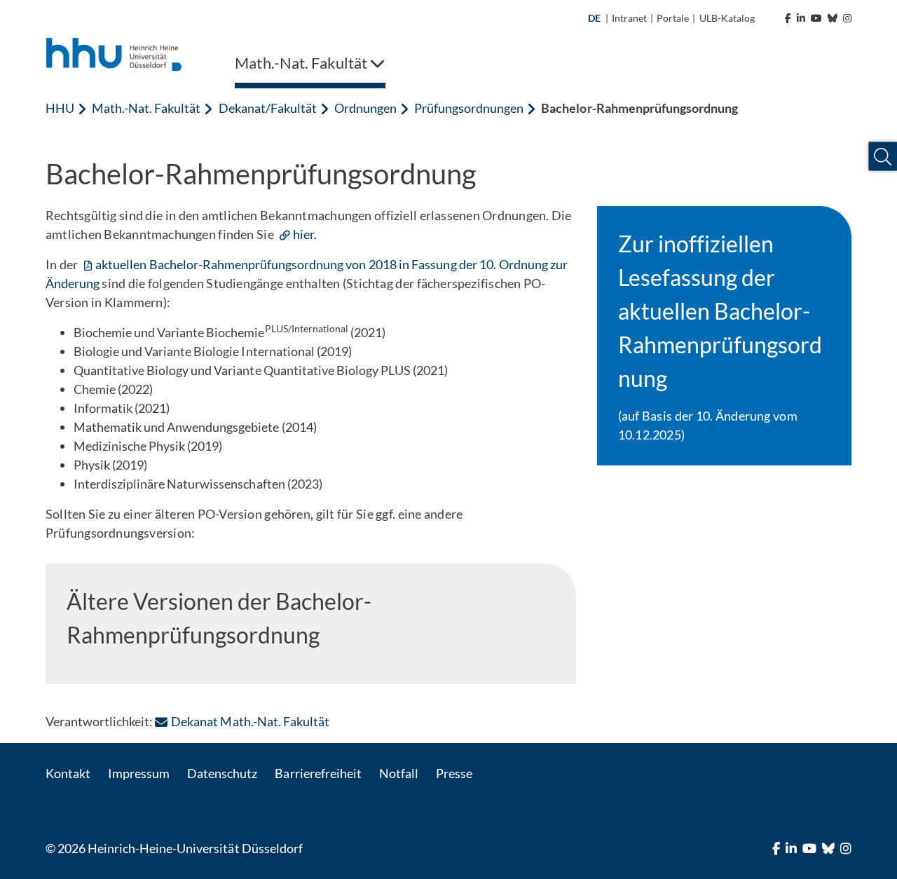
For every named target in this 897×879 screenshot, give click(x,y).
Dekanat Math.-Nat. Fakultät (250, 721)
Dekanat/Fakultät (268, 108)
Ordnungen (365, 108)
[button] (882, 156)
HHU (60, 108)
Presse (454, 773)
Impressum (139, 773)
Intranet (629, 18)
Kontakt (68, 773)
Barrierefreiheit (318, 773)
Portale (673, 18)
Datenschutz (222, 773)
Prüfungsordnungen (468, 108)
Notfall (398, 773)
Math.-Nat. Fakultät (146, 108)
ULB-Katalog (727, 18)
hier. (305, 234)
